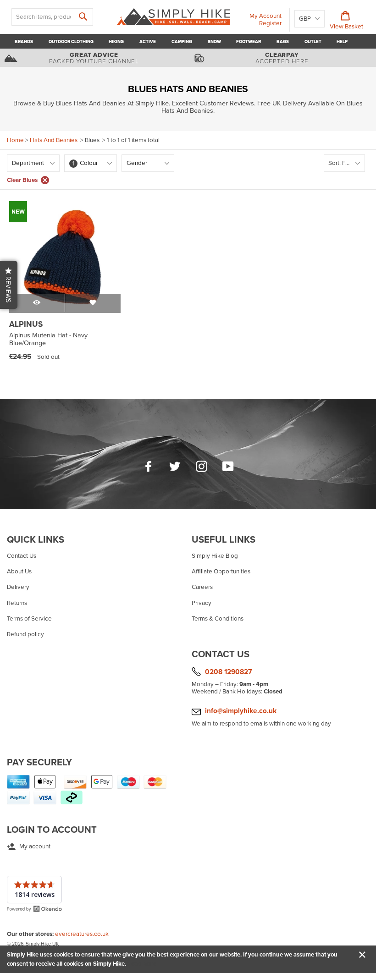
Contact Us (21, 556)
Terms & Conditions (217, 618)
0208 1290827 (228, 672)
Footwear (248, 41)
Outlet (312, 41)
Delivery (18, 587)
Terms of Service (29, 618)
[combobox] (52, 17)
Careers (202, 587)
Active (147, 41)
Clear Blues (22, 180)
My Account (265, 16)
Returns (17, 603)
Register (270, 23)
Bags (282, 41)
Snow (214, 41)
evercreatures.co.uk (82, 934)
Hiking (116, 41)
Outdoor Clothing (71, 41)
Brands (24, 41)
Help (342, 41)
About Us (19, 571)
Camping (181, 41)
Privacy (201, 603)
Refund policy (25, 634)
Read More (141, 964)
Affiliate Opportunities (221, 571)
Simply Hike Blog (215, 556)
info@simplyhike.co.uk (240, 711)
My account (34, 846)
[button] (8, 285)
